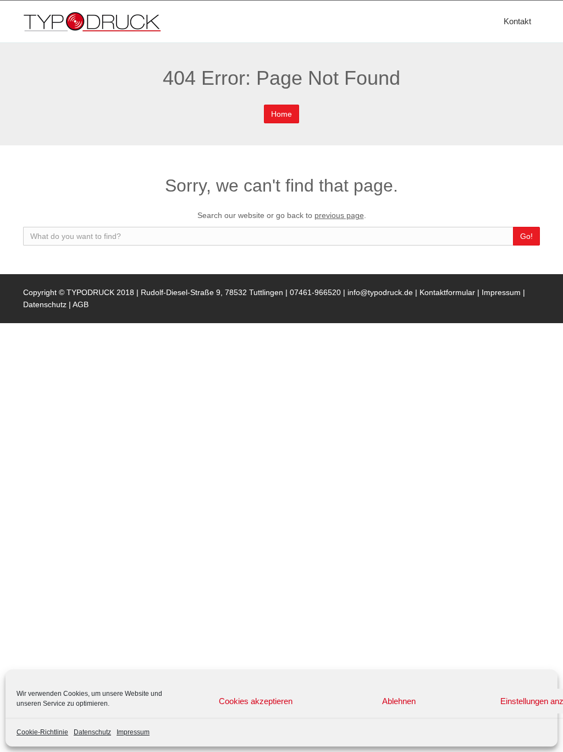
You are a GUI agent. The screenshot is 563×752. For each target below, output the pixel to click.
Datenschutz (92, 732)
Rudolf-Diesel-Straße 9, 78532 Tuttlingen (212, 292)
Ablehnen (399, 701)
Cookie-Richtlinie (42, 732)
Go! (526, 236)
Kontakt (517, 21)
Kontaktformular (448, 292)
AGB (81, 304)
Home (281, 114)
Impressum (133, 732)
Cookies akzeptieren (255, 701)
